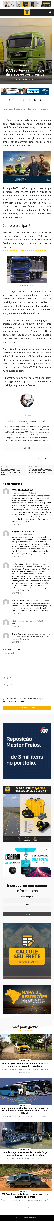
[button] (4, 12)
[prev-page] (21, 1207)
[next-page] (27, 1207)
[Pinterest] (29, 100)
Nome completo (27, 897)
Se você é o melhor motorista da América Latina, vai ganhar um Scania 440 (10, 471)
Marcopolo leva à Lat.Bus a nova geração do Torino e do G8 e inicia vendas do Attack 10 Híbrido (25, 1111)
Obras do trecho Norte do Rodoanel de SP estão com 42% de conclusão (40, 470)
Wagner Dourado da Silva (24, 531)
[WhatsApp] (35, 100)
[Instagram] (25, 447)
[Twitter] (23, 100)
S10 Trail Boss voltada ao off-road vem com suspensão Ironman (25, 1195)
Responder (16, 524)
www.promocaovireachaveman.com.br (24, 250)
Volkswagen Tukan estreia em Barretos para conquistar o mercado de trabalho (25, 1065)
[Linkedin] (41, 100)
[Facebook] (17, 100)
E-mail (27, 905)
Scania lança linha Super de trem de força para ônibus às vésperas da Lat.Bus (25, 1154)
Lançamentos (24, 65)
